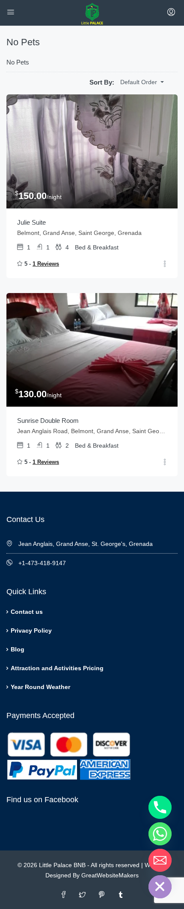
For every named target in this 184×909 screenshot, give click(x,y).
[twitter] (82, 895)
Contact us (27, 611)
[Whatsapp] (160, 833)
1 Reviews (46, 264)
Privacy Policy (31, 630)
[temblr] (120, 895)
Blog (17, 649)
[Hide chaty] (160, 886)
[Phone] (160, 807)
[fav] (164, 264)
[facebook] (63, 895)
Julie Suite (31, 222)
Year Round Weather (40, 686)
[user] (172, 13)
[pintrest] (101, 895)
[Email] (160, 860)
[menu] (12, 13)
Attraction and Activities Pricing (57, 668)
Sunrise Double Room (48, 420)
